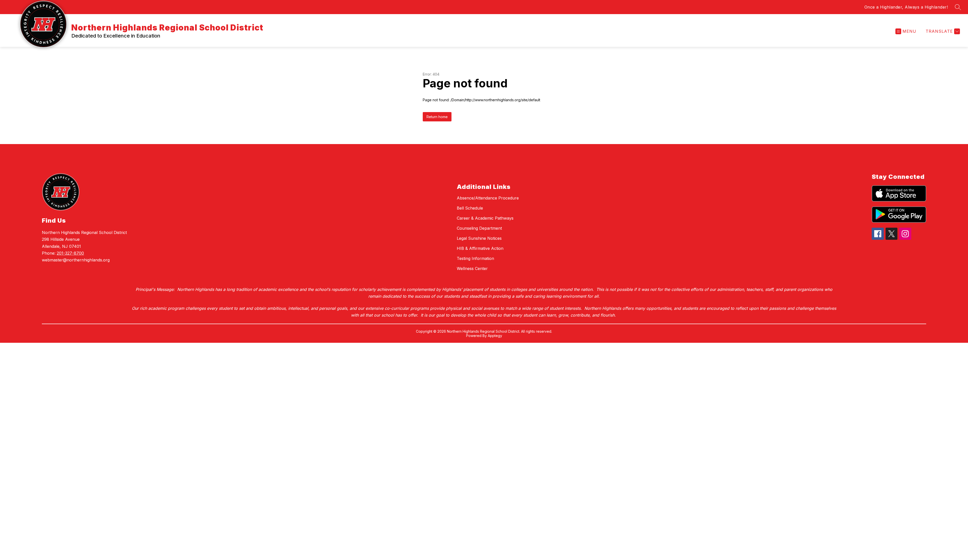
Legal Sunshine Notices (479, 238)
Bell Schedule (470, 208)
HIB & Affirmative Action (480, 248)
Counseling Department (479, 228)
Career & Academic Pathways (485, 218)
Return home (437, 117)
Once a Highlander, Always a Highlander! (906, 7)
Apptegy (495, 335)
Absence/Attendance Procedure (488, 197)
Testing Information (475, 258)
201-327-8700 (70, 253)
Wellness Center (472, 268)
